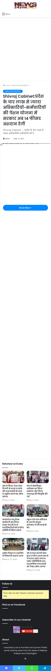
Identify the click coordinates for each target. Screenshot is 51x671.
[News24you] (25, 5)
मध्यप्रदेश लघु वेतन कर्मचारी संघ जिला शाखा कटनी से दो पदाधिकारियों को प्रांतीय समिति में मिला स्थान (13, 525)
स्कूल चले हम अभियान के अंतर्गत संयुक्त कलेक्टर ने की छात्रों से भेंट (37, 523)
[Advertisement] (25, 52)
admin (7, 139)
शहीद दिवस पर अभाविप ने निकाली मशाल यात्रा (13, 554)
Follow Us (7, 583)
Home (7, 85)
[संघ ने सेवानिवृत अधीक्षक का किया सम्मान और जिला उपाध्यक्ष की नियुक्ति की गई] (38, 477)
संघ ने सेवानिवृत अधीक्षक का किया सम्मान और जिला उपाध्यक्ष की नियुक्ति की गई (37, 491)
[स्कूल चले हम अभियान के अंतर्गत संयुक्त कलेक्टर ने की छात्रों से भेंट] (38, 510)
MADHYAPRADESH (20, 85)
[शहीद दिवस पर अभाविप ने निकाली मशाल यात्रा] (13, 544)
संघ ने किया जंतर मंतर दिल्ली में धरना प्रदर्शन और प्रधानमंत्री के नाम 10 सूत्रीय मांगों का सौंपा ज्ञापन (12, 491)
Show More (25, 208)
